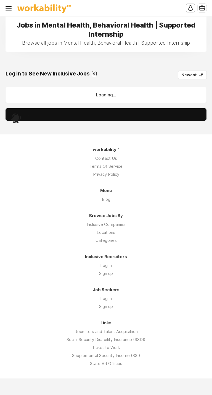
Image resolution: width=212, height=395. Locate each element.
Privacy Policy (106, 174)
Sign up (106, 273)
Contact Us (106, 158)
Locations (106, 232)
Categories (106, 240)
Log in (106, 265)
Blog (106, 199)
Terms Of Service (106, 166)
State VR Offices (106, 363)
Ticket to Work (106, 347)
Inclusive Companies (106, 224)
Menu (10, 8)
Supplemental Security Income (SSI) (106, 355)
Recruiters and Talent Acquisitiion (106, 331)
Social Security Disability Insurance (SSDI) (106, 339)
